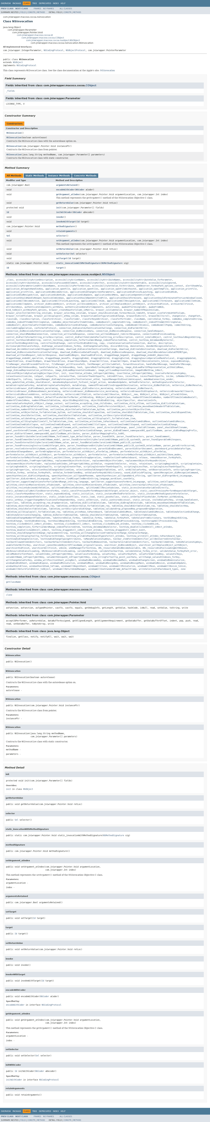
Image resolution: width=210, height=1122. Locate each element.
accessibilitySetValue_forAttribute (113, 285)
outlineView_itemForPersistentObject (103, 406)
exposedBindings (180, 361)
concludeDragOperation (19, 328)
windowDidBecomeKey (90, 560)
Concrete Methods (85, 175)
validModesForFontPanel (19, 554)
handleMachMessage (156, 364)
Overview (6, 3)
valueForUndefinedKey (151, 554)
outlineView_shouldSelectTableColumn (64, 415)
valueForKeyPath (127, 554)
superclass (12, 502)
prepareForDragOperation (86, 457)
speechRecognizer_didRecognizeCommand (176, 472)
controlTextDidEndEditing (82, 343)
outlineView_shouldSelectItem (23, 415)
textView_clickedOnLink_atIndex (110, 524)
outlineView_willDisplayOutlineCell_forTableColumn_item (39, 421)
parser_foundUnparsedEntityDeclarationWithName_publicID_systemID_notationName (114, 445)
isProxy (27, 379)
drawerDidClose (14, 361)
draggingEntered (100, 358)
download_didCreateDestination (137, 349)
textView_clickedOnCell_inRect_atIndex (29, 524)
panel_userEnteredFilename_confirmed (27, 430)
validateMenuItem (87, 551)
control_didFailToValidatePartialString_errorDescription (99, 337)
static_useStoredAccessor (115, 500)
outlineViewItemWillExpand (123, 424)
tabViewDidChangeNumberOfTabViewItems (28, 518)
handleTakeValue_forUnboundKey (57, 367)
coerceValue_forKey (158, 319)
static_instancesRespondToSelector (26, 496)
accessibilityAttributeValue (22, 283)
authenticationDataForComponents (84, 307)
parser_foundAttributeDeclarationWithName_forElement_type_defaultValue (48, 436)
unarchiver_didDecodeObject (120, 545)
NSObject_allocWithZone (173, 394)
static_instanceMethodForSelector (115, 493)
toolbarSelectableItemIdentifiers (129, 542)
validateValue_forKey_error (141, 551)
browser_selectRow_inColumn (70, 313)
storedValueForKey (162, 500)
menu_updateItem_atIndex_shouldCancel (28, 382)
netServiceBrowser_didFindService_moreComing (86, 388)
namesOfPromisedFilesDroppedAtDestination (113, 385)
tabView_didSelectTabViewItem (60, 515)
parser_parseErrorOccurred (178, 445)
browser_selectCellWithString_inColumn (29, 313)
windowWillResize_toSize (171, 566)
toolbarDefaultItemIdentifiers (62, 542)
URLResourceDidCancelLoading (22, 551)
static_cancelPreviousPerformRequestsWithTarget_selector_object (99, 490)
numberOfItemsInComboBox (147, 397)
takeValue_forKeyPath (116, 518)
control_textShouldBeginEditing (181, 337)
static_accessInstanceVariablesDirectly (145, 487)
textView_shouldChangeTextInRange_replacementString (36, 533)
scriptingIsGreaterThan (67, 466)
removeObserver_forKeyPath (165, 457)
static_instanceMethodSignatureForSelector (163, 493)
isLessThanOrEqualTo (151, 376)
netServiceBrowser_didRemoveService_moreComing (90, 391)
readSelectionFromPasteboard (119, 457)
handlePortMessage (180, 364)
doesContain (137, 346)
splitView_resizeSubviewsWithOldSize (27, 487)
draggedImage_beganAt (116, 355)
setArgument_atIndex (67, 240)
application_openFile (57, 289)
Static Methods (35, 175)
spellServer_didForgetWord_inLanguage (169, 475)
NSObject (18, 62)
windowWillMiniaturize (122, 566)
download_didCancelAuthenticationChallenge (91, 349)
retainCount (145, 463)
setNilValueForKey (135, 469)
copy (101, 343)
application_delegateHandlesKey (24, 289)
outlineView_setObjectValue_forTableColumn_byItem (35, 412)
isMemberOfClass (185, 376)
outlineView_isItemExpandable (62, 406)
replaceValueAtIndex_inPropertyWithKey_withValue (73, 463)
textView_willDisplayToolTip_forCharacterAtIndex (35, 536)
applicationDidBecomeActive (51, 292)
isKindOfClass (115, 376)
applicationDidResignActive (22, 295)
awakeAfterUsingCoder (134, 307)
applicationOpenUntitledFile (137, 295)
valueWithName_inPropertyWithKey (25, 557)
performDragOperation (48, 451)
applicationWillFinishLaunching (60, 301)
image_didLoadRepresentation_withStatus (29, 370)
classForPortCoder (121, 319)
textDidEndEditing (34, 521)
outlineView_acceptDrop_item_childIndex (88, 403)
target (59, 268)
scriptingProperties (17, 469)
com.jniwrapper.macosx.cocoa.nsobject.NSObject (53, 40)
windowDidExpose (38, 563)
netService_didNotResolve (187, 385)
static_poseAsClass (108, 496)
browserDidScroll (136, 316)
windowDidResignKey (107, 563)
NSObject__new (130, 394)
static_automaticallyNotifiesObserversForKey (32, 490)
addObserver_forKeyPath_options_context (159, 285)
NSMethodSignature (112, 263)
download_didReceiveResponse (117, 352)
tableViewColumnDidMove (117, 512)
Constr (31, 12)
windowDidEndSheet (16, 563)
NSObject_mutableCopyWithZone (113, 397)
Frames (37, 9)
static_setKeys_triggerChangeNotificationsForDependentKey (40, 500)
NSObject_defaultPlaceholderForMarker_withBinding (63, 397)
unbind (62, 548)
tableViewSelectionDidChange (182, 512)
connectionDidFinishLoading (158, 334)
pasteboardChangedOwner (19, 451)
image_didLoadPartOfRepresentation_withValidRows (154, 367)
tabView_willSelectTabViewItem (138, 515)
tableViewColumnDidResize (148, 512)
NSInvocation (107, 70)
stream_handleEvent (187, 500)
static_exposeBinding (57, 493)
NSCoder (80, 189)
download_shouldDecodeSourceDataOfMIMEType (161, 352)
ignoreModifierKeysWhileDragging (104, 367)
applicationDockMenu (106, 295)
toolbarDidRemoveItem (94, 542)
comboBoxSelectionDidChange (71, 325)
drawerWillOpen (119, 361)
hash (79, 367)
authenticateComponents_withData (43, 307)
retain (132, 463)
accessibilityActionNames (70, 280)
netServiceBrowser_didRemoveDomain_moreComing (33, 391)
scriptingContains (191, 463)
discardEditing (119, 346)
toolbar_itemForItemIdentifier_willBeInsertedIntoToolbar (147, 539)
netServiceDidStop (52, 394)
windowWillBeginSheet (73, 566)
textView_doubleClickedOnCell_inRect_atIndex (145, 527)
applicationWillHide (92, 301)
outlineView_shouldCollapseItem (85, 412)
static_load (88, 496)
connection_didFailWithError (130, 328)
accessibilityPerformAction (74, 285)
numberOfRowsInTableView (46, 400)
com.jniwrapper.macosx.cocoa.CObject (43, 37)
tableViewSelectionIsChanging (23, 515)
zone (183, 569)
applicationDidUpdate (79, 295)
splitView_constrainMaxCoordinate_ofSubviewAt (33, 484)
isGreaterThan (67, 376)
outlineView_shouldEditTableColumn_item (130, 412)
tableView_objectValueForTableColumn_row (30, 506)
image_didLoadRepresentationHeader (75, 370)
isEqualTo (50, 376)
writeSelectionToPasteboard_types (158, 569)
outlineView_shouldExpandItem (173, 412)
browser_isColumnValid (109, 310)
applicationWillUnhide (187, 301)
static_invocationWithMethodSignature (78, 263)
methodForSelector (139, 382)
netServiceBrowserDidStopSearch (138, 391)
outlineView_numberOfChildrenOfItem (27, 409)
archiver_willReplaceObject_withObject (122, 304)
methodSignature (65, 226)
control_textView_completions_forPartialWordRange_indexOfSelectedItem (85, 340)
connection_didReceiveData (78, 331)
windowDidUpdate (176, 563)
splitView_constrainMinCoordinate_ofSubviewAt (90, 484)
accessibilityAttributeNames (103, 280)
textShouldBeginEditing (61, 521)
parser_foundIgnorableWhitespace (162, 439)
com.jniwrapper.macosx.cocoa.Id (35, 35)
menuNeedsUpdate (117, 382)
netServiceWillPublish (78, 394)
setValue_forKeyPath (38, 472)
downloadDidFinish (91, 355)
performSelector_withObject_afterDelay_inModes (90, 451)
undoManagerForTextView (82, 548)
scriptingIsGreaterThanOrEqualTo (102, 466)
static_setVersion (87, 500)
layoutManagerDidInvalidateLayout (121, 379)
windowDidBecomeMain (115, 560)
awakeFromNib (156, 307)
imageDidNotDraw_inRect (148, 370)
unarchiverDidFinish (17, 548)
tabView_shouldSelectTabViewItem (99, 515)
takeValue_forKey (92, 518)
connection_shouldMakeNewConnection (27, 334)
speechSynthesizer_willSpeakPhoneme (72, 475)
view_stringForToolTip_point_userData (114, 557)
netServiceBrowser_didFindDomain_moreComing (32, 388)
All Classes (66, 9)
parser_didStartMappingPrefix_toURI (103, 433)
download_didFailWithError (172, 349)
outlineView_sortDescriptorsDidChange (110, 415)
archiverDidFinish (157, 304)
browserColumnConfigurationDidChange (102, 316)
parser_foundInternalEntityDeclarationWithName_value (37, 442)
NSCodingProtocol (53, 50)
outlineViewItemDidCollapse (22, 424)
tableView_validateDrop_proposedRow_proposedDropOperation (127, 508)
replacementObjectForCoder (107, 460)
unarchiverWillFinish (44, 548)
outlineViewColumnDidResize (168, 421)
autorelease (112, 307)
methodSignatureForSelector (168, 382)
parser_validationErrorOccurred (77, 448)
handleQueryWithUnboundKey (21, 367)
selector (61, 236)
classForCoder (72, 319)
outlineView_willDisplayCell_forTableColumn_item (106, 418)
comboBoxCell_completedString (113, 322)
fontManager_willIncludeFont (103, 364)
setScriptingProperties (186, 469)
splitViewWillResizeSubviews (102, 487)
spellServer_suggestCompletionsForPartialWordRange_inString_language (47, 481)
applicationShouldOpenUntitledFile (86, 298)
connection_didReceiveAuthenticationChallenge (33, 331)
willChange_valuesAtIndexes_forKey (159, 557)
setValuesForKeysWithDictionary (103, 472)
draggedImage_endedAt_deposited (149, 355)
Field (23, 12)
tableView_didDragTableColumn (125, 502)
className (139, 319)
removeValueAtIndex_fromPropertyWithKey (29, 460)
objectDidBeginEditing (75, 400)
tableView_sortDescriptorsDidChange (70, 508)
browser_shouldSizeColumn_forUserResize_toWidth (116, 313)
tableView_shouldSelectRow (172, 506)
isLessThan (131, 376)
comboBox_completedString (187, 319)
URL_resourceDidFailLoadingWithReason (165, 548)
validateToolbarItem (111, 551)
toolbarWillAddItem (162, 542)
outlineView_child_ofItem (129, 403)
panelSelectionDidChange (88, 430)
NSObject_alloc (148, 394)
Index (56, 3)
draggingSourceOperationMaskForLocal (152, 358)
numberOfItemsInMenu (17, 400)
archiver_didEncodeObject (49, 304)
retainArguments (65, 231)
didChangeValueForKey (95, 346)
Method (41, 12)
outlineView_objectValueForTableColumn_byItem (77, 409)
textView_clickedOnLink (144, 524)
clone (9, 595)
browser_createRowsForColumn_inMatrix (71, 310)
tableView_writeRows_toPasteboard (82, 512)
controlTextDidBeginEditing (22, 343)
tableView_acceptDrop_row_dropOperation (44, 502)
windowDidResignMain (132, 563)
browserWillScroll (159, 316)
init (58, 207)
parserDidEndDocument (110, 448)
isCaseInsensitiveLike (19, 376)
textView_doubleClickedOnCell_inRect (27, 530)
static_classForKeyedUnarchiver (24, 493)
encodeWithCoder (65, 189)
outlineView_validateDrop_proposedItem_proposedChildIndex (40, 418)
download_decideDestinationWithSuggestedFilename (35, 349)
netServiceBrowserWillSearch (176, 391)
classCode (11, 319)
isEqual (38, 376)
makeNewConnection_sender (158, 379)
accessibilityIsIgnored (162, 283)
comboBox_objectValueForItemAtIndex (72, 322)
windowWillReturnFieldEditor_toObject (28, 569)
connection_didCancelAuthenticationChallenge (85, 328)
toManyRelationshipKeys (97, 539)
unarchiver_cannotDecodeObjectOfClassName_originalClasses (67, 545)
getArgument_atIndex (67, 194)
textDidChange (14, 521)
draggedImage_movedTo (57, 358)
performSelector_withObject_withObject (29, 454)
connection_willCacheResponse (67, 334)
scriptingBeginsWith (166, 463)
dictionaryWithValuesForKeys (22, 346)
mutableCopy (79, 385)
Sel (8, 236)
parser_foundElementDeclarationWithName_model (33, 439)
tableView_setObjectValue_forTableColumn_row (82, 506)
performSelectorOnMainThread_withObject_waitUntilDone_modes (145, 454)
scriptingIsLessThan (135, 466)
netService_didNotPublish (155, 385)
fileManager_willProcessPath (68, 364)
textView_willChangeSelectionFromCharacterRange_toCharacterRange (108, 533)
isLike (169, 376)
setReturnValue (64, 249)
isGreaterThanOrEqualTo (90, 376)
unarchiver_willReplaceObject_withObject (163, 545)
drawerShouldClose (54, 361)
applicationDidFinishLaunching (134, 292)
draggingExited (120, 358)
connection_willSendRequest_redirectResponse (113, 334)
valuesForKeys (174, 554)
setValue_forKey (15, 472)
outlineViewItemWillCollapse (89, 424)
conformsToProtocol (45, 328)
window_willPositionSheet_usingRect (55, 560)
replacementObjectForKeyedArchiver (145, 460)
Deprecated (45, 3)
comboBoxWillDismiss (137, 325)
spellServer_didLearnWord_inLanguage (27, 478)
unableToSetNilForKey (18, 545)
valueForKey (108, 554)
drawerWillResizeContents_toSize (149, 361)
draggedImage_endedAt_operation (24, 358)
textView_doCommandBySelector (99, 527)
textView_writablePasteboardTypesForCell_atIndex (95, 536)
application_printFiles (19, 292)
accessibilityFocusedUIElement (59, 283)
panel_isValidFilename (142, 427)
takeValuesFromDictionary (146, 518)
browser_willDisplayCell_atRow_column (56, 316)
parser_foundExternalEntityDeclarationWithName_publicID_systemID (101, 439)
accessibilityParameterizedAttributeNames (30, 285)
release (143, 457)
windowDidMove (85, 563)
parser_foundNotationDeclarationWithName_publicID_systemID (106, 442)
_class (9, 280)
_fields (10, 91)
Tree (34, 3)
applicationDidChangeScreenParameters (92, 292)
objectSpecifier (126, 400)
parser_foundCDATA (103, 436)
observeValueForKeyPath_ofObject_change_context (34, 403)
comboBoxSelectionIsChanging (106, 325)
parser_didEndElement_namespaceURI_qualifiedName (133, 430)
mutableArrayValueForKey (20, 385)
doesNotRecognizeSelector (161, 346)
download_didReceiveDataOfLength (79, 352)
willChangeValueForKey (19, 560)
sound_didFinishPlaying (137, 472)
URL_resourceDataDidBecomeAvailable (119, 548)
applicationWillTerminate (157, 301)
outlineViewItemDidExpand (55, 424)
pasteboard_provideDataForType (172, 448)
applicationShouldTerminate (125, 298)
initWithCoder (64, 212)
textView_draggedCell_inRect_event (124, 530)
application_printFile (184, 289)
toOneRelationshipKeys (189, 542)
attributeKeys (14, 307)
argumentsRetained (66, 185)
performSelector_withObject (70, 454)
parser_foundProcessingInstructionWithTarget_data (35, 445)
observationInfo (147, 400)
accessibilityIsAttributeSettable (126, 283)
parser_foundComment (158, 436)
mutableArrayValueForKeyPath (53, 385)
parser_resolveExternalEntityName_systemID (31, 448)
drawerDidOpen (34, 361)
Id (7, 212)
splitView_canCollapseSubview (164, 481)
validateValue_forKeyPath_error (178, 551)
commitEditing (182, 325)
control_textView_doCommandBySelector (151, 340)
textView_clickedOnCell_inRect (72, 524)
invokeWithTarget (66, 221)
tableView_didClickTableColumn (88, 502)
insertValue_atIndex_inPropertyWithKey (91, 373)
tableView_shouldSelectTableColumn (26, 508)
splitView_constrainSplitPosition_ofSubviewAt (146, 484)
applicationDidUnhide (52, 295)
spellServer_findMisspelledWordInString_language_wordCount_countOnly (93, 478)
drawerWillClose (99, 361)
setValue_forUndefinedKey (67, 472)
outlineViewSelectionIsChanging (24, 427)
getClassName (13, 582)
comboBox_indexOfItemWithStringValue (27, 322)
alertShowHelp (194, 285)
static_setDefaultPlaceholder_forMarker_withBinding (152, 496)
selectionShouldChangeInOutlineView (53, 469)
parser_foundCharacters (130, 436)
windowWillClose (97, 566)
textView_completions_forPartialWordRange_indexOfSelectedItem (43, 527)
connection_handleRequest (148, 331)
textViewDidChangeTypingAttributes (60, 539)
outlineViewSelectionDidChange (159, 424)
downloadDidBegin (69, 355)
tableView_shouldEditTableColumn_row (133, 506)
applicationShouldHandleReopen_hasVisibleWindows (35, 298)
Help (63, 3)
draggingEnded (80, 358)
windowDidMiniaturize (62, 563)
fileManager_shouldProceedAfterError (27, 364)
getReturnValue (64, 203)
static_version (141, 500)
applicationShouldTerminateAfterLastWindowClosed (173, 298)
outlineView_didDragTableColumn (24, 406)
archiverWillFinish (182, 304)
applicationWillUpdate (19, 304)
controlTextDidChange (52, 343)
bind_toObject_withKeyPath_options (26, 310)
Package (17, 3)
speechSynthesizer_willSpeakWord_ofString (120, 475)
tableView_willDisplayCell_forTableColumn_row (33, 512)
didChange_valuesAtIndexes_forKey (61, 346)
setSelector (63, 254)
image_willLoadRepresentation (115, 370)
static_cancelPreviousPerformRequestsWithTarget (168, 490)
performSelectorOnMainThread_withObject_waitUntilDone (38, 457)
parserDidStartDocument (138, 448)
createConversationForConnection (126, 343)
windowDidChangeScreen (142, 560)
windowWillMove (146, 566)
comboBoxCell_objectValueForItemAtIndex (29, 325)
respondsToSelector (115, 463)
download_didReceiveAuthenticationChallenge (32, 352)
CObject (91, 85)
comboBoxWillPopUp (161, 325)
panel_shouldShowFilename (172, 427)
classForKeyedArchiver (95, 319)
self (120, 469)
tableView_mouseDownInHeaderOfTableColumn (169, 502)
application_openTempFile (153, 289)
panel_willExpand (61, 430)
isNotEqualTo (13, 379)
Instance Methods (59, 175)
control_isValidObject (148, 337)
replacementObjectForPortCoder (24, 463)
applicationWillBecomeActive (22, 301)
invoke (59, 217)
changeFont (194, 316)
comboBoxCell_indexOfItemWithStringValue (157, 322)
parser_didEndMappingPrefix (181, 430)
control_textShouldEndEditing (23, 340)
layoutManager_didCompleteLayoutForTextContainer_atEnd (66, 379)
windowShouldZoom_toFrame (44, 566)
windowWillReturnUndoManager (69, 569)
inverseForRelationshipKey (170, 373)
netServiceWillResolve (106, 394)
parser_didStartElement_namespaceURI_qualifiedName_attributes (43, 433)
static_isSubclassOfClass (64, 496)
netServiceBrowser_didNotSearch (133, 388)
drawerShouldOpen (77, 361)
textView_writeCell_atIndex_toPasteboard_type (154, 536)
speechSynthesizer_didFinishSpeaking (27, 475)
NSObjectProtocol (75, 50)
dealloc (151, 343)
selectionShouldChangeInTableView (95, 469)
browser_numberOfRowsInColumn (141, 310)
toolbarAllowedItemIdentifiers (24, 542)
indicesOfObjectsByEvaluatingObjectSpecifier (32, 373)
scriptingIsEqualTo (40, 466)
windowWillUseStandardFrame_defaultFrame (112, 569)
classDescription (29, 319)
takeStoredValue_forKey (66, 518)
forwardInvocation (133, 364)
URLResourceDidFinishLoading (58, 551)
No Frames (48, 9)
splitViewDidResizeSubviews (67, 487)
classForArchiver (51, 319)
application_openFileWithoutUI (118, 289)
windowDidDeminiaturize (170, 560)
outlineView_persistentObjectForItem (128, 409)
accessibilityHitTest (92, 283)
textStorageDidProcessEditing (121, 521)
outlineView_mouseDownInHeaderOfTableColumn (153, 406)
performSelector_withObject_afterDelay (143, 451)
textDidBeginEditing (175, 518)
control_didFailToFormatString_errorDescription (34, 337)
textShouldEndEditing (89, 521)
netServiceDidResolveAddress (22, 394)
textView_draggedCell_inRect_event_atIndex (77, 530)
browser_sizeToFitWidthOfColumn (165, 313)
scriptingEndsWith (16, 466)
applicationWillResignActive (123, 301)
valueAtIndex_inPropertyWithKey (54, 554)
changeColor (179, 316)
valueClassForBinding (87, 554)
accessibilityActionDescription (34, 280)
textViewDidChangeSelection (22, 539)
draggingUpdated (186, 358)
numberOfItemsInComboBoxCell (180, 397)
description (165, 343)
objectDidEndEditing (102, 400)
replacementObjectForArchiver (72, 460)
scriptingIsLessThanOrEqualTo (167, 466)
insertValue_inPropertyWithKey (134, 373)
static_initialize (82, 493)
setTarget (61, 258)
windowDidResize (155, 563)
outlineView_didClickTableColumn (165, 403)
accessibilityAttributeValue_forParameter (147, 280)
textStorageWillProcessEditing (159, 521)
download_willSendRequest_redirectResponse (31, 355)
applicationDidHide (166, 292)
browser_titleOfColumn (19, 316)
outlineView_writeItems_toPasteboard (96, 421)
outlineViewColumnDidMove (135, 421)
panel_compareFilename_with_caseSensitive (70, 427)
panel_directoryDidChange (112, 427)
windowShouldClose (16, 566)
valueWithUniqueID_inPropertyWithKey (68, 557)
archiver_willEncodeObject (81, 304)
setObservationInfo (160, 469)
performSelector (97, 454)
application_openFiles (85, 289)
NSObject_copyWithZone (19, 397)
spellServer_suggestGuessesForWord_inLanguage (118, 481)
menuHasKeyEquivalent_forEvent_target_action (79, 382)
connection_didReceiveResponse (113, 331)
